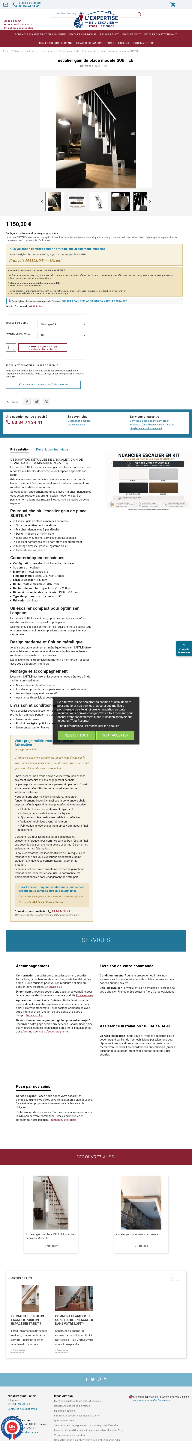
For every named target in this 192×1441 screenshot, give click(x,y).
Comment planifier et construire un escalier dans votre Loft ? (74, 1319)
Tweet (36, 401)
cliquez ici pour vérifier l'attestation (151, 1400)
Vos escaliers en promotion (70, 1435)
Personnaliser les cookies (102, 726)
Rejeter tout (76, 735)
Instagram (105, 1379)
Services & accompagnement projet (149, 420)
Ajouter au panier (42, 348)
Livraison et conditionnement (146, 428)
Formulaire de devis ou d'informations (45, 384)
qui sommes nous (143, 43)
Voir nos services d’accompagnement (46, 1031)
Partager (26, 401)
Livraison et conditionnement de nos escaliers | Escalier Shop (89, 1430)
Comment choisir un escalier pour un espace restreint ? (27, 1319)
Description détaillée (79, 420)
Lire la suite (17, 1350)
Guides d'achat (12, 20)
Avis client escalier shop (19, 28)
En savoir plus (53, 986)
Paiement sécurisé (64, 1410)
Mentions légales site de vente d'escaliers (78, 1401)
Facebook (86, 1379)
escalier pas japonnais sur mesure (137, 1234)
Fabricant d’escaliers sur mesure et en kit (152, 424)
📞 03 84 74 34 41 (59, 911)
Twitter (92, 1379)
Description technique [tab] (52, 449)
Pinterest (46, 401)
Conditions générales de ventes (72, 1405)
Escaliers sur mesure (82, 34)
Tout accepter (115, 735)
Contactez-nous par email (22, 1408)
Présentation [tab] (19, 449)
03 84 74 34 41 (37, 306)
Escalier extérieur (117, 43)
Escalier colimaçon (89, 43)
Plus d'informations (70, 726)
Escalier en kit (109, 34)
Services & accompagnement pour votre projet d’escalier (86, 1425)
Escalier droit (131, 34)
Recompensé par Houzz (18, 24)
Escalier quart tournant (160, 34)
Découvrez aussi (96, 1156)
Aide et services (76, 424)
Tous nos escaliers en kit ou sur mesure (40, 34)
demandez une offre (63, 1119)
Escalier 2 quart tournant (55, 43)
